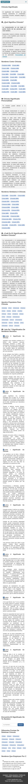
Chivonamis (18, 319)
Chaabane (6, 65)
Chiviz (9, 314)
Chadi (22, 77)
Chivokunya (16, 317)
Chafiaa (13, 89)
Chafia (5, 89)
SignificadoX (5, 2)
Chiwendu (14, 216)
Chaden (13, 77)
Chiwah (21, 195)
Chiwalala (14, 198)
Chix (9, 748)
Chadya (5, 86)
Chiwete (15, 222)
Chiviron (22, 308)
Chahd (22, 92)
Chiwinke (6, 228)
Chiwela (14, 213)
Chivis (3, 311)
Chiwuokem (20, 745)
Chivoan (9, 317)
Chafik (22, 89)
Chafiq (14, 92)
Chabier (14, 71)
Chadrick (6, 83)
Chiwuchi (18, 739)
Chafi (21, 86)
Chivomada (5, 319)
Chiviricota (16, 308)
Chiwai (5, 198)
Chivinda (4, 308)
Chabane (15, 68)
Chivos (11, 322)
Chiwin (21, 225)
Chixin (3, 751)
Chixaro (19, 748)
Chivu (22, 322)
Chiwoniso (5, 739)
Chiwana (15, 201)
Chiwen (5, 216)
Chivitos (20, 311)
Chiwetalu (6, 222)
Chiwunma (13, 745)
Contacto (5, 775)
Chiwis (4, 736)
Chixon (14, 751)
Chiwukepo (5, 745)
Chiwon (9, 736)
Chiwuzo (4, 748)
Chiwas (14, 207)
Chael (14, 86)
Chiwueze (4, 742)
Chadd (5, 77)
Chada (20, 74)
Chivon (12, 319)
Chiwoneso (16, 736)
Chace (5, 74)
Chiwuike (11, 742)
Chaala (15, 65)
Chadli (13, 80)
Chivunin (16, 325)
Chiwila (12, 225)
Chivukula (4, 325)
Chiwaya (15, 210)
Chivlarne (15, 314)
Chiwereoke (7, 219)
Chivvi (5, 195)
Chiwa (13, 195)
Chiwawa (6, 210)
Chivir (10, 308)
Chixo (8, 751)
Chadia (5, 80)
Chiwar (15, 204)
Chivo (3, 317)
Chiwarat (6, 207)
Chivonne (4, 322)
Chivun (11, 325)
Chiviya (4, 314)
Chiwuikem (19, 742)
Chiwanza (6, 204)
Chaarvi (5, 68)
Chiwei (5, 213)
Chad (13, 74)
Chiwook (11, 739)
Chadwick (15, 83)
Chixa (14, 748)
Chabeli (5, 71)
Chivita (9, 311)
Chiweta (17, 219)
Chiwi (5, 225)
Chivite (14, 311)
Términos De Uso (18, 776)
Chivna (21, 314)
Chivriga (16, 322)
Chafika (5, 92)
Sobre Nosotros (13, 775)
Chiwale (5, 201)
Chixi (24, 748)
